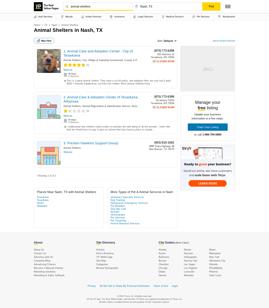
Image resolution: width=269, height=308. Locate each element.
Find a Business (105, 253)
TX (45, 25)
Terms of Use (160, 286)
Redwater (42, 206)
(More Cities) (182, 242)
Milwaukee (215, 253)
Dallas (162, 271)
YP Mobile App (104, 257)
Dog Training (118, 200)
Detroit (187, 249)
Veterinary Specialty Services (127, 197)
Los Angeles (190, 268)
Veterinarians (118, 214)
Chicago (163, 268)
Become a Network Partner (48, 268)
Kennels (115, 211)
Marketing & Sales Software (49, 275)
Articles (100, 249)
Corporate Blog (42, 260)
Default (168, 40)
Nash (54, 25)
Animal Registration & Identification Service (106, 106)
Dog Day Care (118, 208)
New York (214, 257)
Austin (162, 253)
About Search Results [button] (224, 41)
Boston (162, 260)
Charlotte (164, 264)
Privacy (92, 286)
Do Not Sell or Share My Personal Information (125, 286)
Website (67, 70)
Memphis (189, 275)
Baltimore (164, 257)
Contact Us (40, 253)
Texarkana (43, 197)
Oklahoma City (217, 260)
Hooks (40, 203)
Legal (175, 286)
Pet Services (118, 217)
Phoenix (213, 271)
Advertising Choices (45, 264)
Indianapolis (190, 257)
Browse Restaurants (107, 268)
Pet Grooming (118, 220)
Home (37, 25)
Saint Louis (215, 275)
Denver (162, 275)
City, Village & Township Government (102, 60)
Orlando (213, 264)
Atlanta (162, 249)
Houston (188, 253)
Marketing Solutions (45, 271)
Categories (102, 264)
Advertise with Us (43, 257)
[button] (228, 6)
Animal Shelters (72, 60)
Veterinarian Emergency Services (129, 203)
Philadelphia (215, 268)
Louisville (189, 271)
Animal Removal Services (125, 223)
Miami (212, 249)
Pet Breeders (118, 206)
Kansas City (190, 260)
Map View (46, 41)
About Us (39, 249)
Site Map (101, 260)
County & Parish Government (140, 60)
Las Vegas (189, 264)
